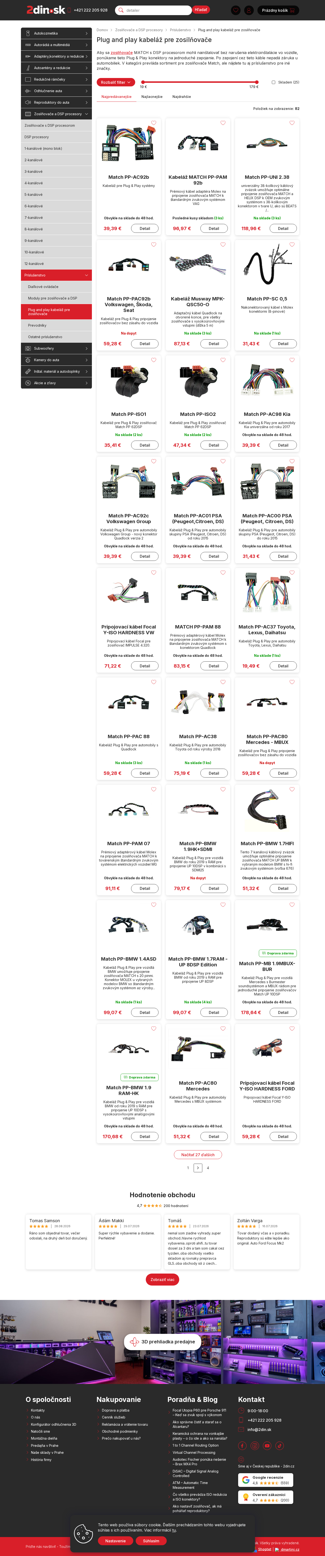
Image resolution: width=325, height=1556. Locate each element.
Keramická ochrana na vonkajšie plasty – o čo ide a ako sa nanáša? (200, 1435)
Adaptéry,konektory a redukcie (59, 56)
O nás (35, 1417)
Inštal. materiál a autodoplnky (57, 371)
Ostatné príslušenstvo (45, 337)
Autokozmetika (46, 33)
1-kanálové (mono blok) (43, 148)
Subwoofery (44, 348)
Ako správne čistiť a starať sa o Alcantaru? (197, 1424)
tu (174, 1530)
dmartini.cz (290, 1549)
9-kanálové (34, 241)
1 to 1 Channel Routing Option (196, 1445)
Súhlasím (151, 1540)
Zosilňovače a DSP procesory (58, 114)
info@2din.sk (259, 1429)
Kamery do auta (46, 360)
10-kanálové (34, 252)
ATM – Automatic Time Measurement (190, 1485)
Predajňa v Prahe (44, 1445)
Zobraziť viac (162, 1279)
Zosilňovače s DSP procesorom (50, 125)
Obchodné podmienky (120, 1431)
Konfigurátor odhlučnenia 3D (53, 1424)
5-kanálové (34, 194)
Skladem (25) (289, 82)
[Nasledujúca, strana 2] (198, 1168)
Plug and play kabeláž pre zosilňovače (49, 312)
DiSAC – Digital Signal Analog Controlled (195, 1473)
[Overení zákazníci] (265, 1497)
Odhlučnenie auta (48, 91)
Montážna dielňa (44, 1438)
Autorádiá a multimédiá (52, 45)
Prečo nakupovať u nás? (121, 1438)
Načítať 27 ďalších (198, 1154)
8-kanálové (34, 229)
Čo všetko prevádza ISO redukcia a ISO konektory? (200, 1496)
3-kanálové (34, 171)
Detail (145, 228)
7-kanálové (34, 217)
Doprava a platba (115, 1410)
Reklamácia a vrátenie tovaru (125, 1424)
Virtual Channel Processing (194, 1452)
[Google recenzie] (265, 1480)
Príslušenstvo (35, 275)
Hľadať (201, 9)
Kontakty (38, 1410)
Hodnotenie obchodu (162, 1195)
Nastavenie (115, 1540)
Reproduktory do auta (51, 102)
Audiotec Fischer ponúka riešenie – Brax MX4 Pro (199, 1461)
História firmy (41, 1460)
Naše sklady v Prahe (47, 1452)
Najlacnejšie (152, 97)
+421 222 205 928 (91, 10)
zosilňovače (122, 52)
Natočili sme (40, 1431)
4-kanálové (34, 183)
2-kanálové (34, 160)
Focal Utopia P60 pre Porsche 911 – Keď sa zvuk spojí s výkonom (199, 1412)
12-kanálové (34, 264)
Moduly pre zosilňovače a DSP (52, 298)
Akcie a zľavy (45, 383)
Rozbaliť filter (113, 82)
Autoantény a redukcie (52, 68)
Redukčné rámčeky (49, 79)
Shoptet (264, 1549)
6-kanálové (34, 206)
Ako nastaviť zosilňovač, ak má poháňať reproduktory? (197, 1508)
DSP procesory (37, 137)
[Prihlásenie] (249, 10)
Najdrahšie (181, 97)
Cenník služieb (113, 1417)
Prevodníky (37, 325)
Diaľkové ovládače (43, 287)
